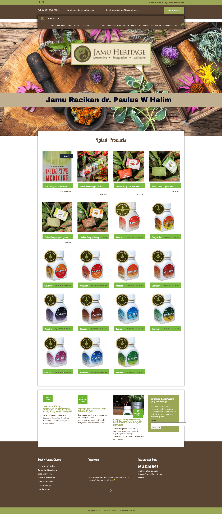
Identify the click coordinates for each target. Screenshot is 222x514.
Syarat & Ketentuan (46, 477)
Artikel (133, 25)
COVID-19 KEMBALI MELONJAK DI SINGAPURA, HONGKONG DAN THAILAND (57, 409)
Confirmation (44, 489)
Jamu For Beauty (89, 25)
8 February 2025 (83, 399)
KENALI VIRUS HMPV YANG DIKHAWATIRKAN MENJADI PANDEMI (127, 422)
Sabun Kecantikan (170, 25)
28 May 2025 (48, 398)
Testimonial (143, 25)
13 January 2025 (138, 413)
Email (153, 420)
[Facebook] (39, 2)
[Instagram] (43, 2)
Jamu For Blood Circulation (110, 25)
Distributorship (44, 485)
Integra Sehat (155, 25)
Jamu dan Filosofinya (47, 470)
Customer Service (46, 481)
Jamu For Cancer (58, 25)
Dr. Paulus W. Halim (46, 466)
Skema (126, 25)
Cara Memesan (45, 474)
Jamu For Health (74, 25)
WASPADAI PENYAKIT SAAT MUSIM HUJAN (92, 410)
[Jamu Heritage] (51, 19)
